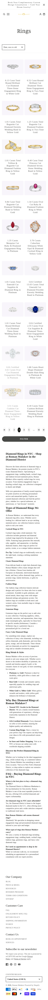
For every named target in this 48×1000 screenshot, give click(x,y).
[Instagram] (15, 964)
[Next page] (43, 430)
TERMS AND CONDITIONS (17, 896)
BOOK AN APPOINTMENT (16, 939)
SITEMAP (10, 899)
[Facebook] (7, 964)
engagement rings (12, 474)
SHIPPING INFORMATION (16, 921)
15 (39, 430)
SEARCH (9, 924)
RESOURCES (11, 889)
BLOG (8, 882)
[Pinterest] (11, 964)
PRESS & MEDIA (12, 885)
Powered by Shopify (32, 985)
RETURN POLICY (13, 917)
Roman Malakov (14, 515)
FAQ (7, 910)
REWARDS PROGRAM (14, 892)
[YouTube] (19, 964)
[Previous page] (4, 430)
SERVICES (10, 942)
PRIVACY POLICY (13, 928)
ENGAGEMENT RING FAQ (16, 914)
